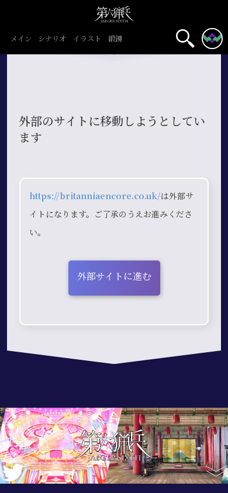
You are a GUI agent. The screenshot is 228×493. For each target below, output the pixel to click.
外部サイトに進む (114, 276)
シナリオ (52, 39)
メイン (21, 39)
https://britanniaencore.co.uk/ (95, 196)
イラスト (87, 39)
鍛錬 (115, 39)
